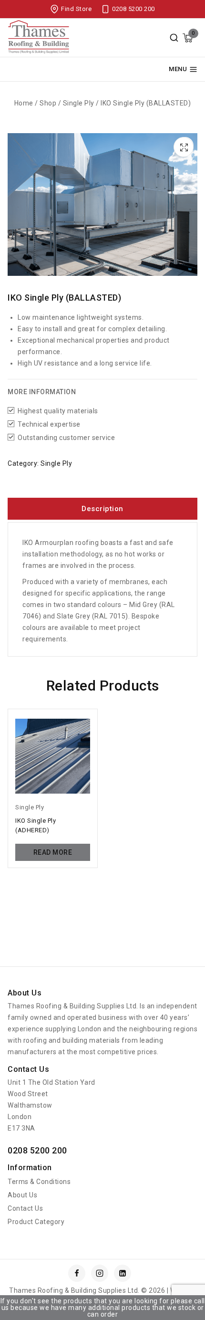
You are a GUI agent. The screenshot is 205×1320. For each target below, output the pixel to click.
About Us (22, 1195)
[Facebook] (76, 1273)
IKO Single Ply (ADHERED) (35, 825)
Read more (52, 852)
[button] (185, 145)
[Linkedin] (122, 1273)
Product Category (36, 1222)
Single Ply (56, 463)
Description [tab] (102, 508)
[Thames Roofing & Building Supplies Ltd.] (39, 38)
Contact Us (25, 1208)
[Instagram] (99, 1273)
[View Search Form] (174, 37)
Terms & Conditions (39, 1181)
